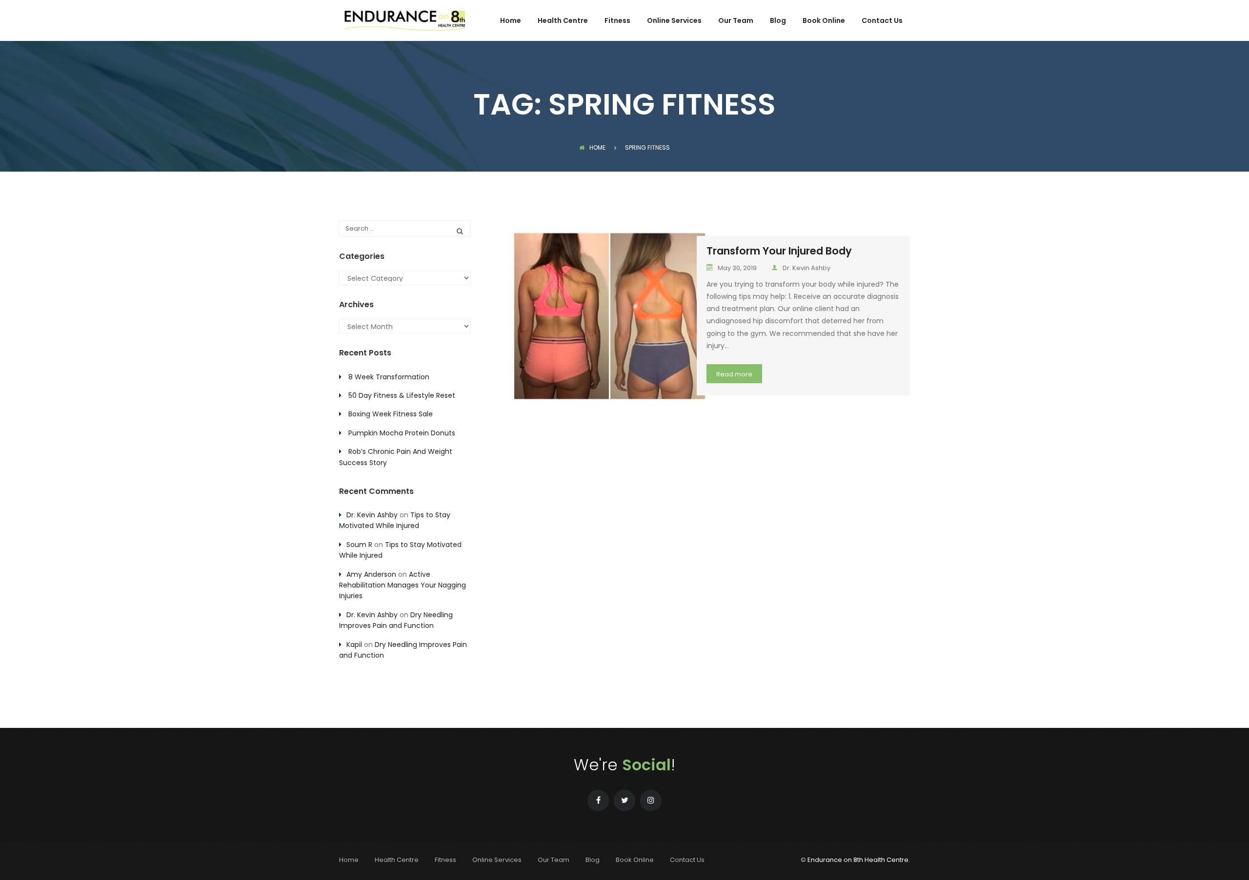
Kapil (354, 644)
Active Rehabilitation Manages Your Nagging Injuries (402, 585)
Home (510, 21)
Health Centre (563, 21)
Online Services (674, 21)
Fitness (617, 21)
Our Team (735, 21)
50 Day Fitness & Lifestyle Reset (401, 395)
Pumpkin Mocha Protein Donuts (401, 433)
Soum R (359, 544)
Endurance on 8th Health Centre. (858, 859)
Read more (734, 374)
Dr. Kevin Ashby (806, 268)
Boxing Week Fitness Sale (390, 414)
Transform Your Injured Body (779, 251)
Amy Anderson (371, 574)
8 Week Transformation (388, 377)
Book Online (824, 21)
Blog (778, 21)
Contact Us (882, 21)
